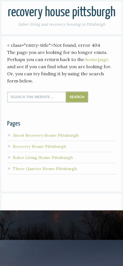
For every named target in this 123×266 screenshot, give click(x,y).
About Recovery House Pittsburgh (46, 135)
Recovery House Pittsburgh (62, 12)
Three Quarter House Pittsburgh (45, 168)
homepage (97, 59)
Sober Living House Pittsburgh (43, 157)
